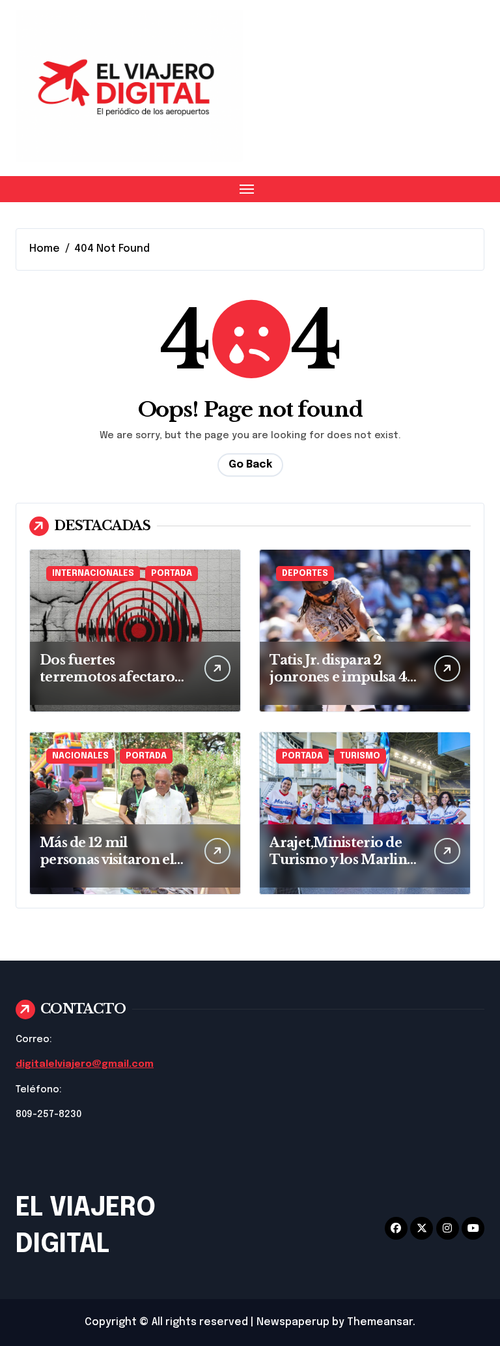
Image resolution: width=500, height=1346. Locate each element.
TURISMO (360, 756)
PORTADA (171, 573)
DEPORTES (305, 573)
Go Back (250, 464)
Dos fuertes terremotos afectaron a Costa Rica (112, 677)
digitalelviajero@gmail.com (85, 1064)
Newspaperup (293, 1322)
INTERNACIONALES (93, 573)
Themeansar (380, 1322)
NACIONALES (80, 756)
